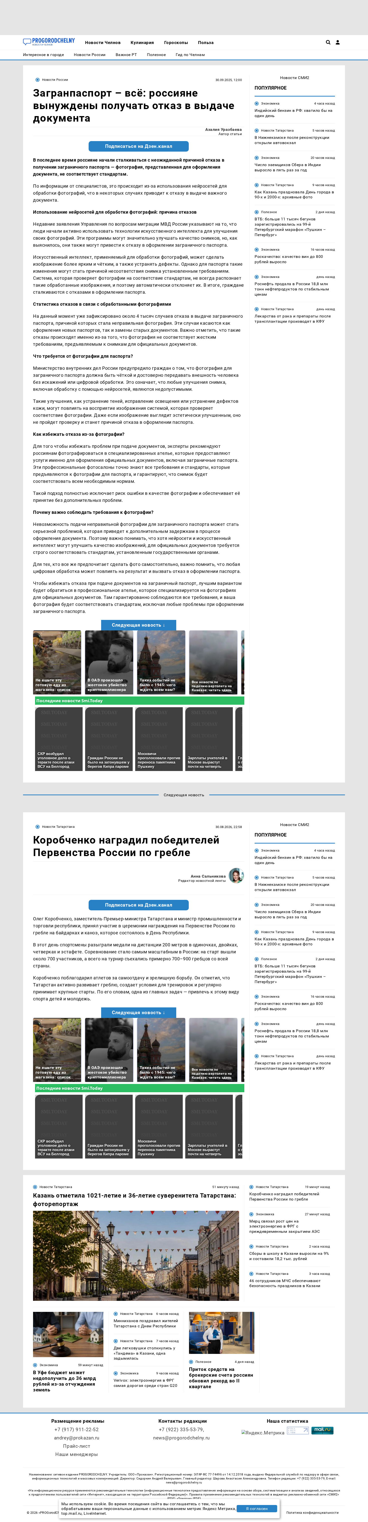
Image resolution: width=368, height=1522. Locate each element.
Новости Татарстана (277, 131)
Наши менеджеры (76, 1454)
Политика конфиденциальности (312, 1512)
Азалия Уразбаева (223, 129)
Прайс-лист (76, 1446)
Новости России (55, 80)
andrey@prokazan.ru (76, 1438)
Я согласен (257, 1508)
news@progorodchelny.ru (181, 1438)
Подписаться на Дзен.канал (138, 146)
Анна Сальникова (208, 876)
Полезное (269, 212)
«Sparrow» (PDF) (189, 1498)
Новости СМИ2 (294, 77)
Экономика (270, 103)
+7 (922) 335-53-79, (181, 1429)
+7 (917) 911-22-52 (77, 1429)
